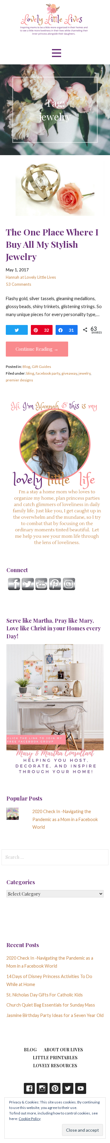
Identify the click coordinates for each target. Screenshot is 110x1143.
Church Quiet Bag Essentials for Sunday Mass (50, 1004)
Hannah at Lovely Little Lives (31, 277)
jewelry (84, 373)
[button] (56, 53)
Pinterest (55, 1088)
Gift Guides (41, 366)
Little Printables (55, 1058)
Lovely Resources (55, 1065)
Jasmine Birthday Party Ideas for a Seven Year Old (55, 1015)
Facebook (29, 1088)
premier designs (19, 380)
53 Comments (18, 284)
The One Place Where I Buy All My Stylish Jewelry (52, 244)
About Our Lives (63, 1050)
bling (30, 373)
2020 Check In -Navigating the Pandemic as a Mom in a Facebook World (65, 819)
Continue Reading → (37, 349)
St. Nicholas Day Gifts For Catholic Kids (44, 994)
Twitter (67, 1088)
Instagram (42, 1088)
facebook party (48, 373)
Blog (26, 366)
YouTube (80, 1088)
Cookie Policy (30, 1118)
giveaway (69, 373)
